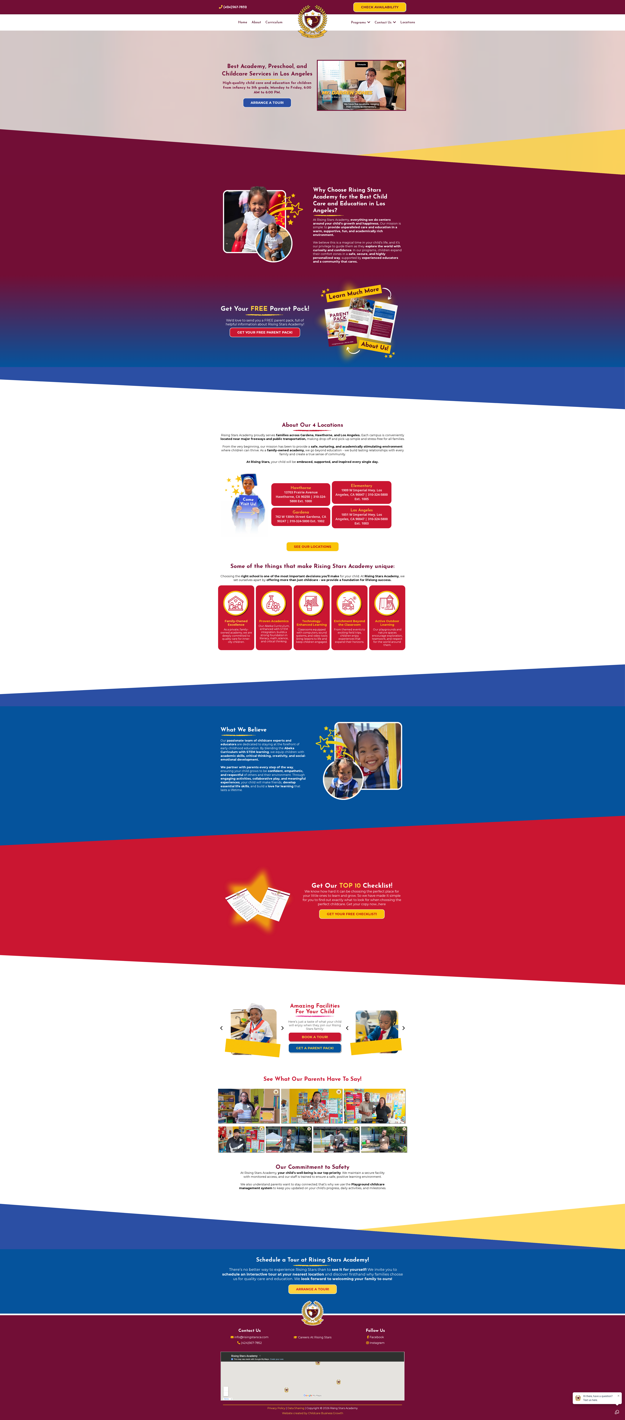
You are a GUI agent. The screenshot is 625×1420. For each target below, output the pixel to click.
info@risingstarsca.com (251, 1337)
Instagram (377, 1343)
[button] (368, 22)
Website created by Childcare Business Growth (312, 1413)
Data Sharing (296, 1408)
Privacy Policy (276, 1408)
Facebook (377, 1337)
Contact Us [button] (383, 22)
